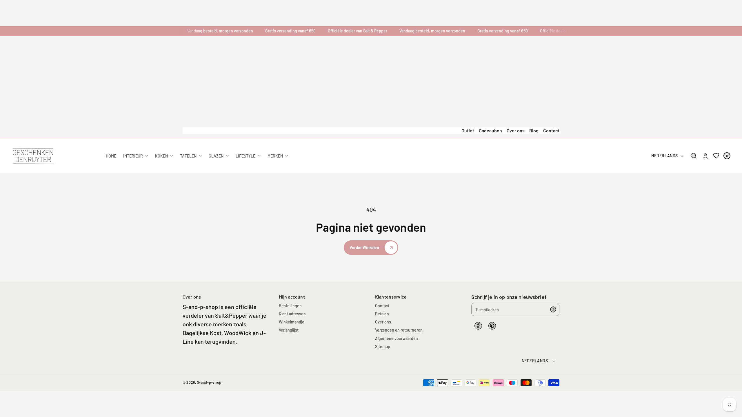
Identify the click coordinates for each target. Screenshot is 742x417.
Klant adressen (292, 313)
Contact (551, 130)
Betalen (382, 313)
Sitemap (382, 346)
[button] (693, 156)
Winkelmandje (291, 321)
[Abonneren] (553, 309)
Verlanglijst (289, 330)
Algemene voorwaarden (396, 338)
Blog (534, 130)
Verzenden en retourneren (399, 330)
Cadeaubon (490, 130)
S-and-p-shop (209, 382)
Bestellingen (290, 305)
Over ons (516, 130)
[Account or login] (705, 155)
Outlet (467, 130)
